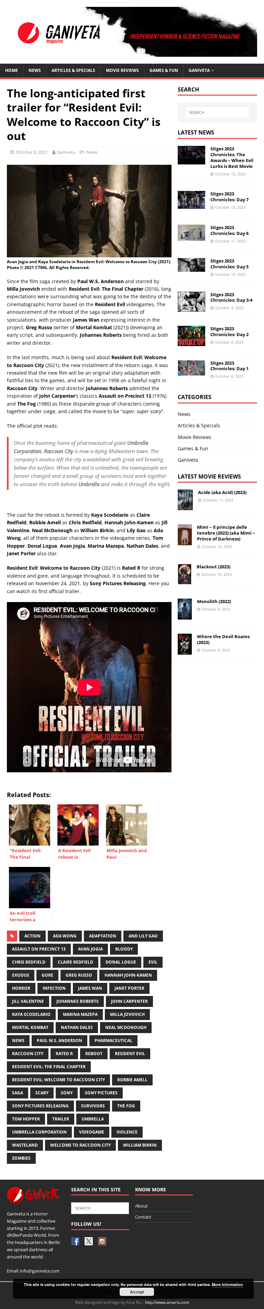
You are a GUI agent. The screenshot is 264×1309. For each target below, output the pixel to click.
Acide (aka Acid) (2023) (222, 492)
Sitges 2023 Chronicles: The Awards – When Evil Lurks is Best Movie (231, 157)
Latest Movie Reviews (209, 476)
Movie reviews (122, 70)
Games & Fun (164, 70)
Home (11, 70)
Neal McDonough (125, 1027)
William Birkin (140, 1145)
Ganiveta (199, 70)
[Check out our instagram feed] (102, 1241)
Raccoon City (27, 1053)
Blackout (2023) (213, 567)
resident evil (130, 1053)
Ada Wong (65, 936)
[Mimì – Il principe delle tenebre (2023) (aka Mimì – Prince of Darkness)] (185, 541)
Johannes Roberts (77, 1001)
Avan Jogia (90, 949)
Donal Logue (121, 962)
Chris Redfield (28, 962)
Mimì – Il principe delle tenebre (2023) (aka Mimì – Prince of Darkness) (226, 533)
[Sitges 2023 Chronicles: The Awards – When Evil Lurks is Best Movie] (191, 160)
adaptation (102, 936)
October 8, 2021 (32, 152)
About (141, 1206)
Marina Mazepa (80, 1014)
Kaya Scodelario (31, 1014)
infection (54, 988)
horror (21, 988)
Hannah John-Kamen (128, 975)
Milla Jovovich (127, 1014)
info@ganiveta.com (39, 1271)
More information (227, 1284)
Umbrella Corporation (39, 1132)
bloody (124, 949)
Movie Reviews (194, 437)
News (35, 70)
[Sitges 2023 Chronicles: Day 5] (191, 267)
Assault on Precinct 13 (39, 949)
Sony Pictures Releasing (40, 1106)
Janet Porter (129, 988)
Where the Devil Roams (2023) (223, 639)
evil (152, 962)
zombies (21, 1158)
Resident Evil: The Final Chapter (49, 1067)
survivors (93, 1106)
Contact (143, 1217)
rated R (64, 1053)
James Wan (90, 988)
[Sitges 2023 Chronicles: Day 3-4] (191, 307)
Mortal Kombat (30, 1027)
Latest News (196, 132)
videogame (91, 1132)
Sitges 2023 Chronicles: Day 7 (229, 197)
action (32, 936)
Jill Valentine (28, 1001)
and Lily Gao (143, 936)
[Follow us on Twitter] (89, 1241)
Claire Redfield (75, 962)
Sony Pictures (101, 1093)
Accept (137, 1292)
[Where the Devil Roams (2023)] (185, 650)
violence (127, 1132)
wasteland (25, 1145)
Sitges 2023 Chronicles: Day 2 (229, 331)
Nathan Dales (77, 1027)
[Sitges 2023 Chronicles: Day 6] (191, 236)
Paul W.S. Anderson (59, 1040)
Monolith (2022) (214, 601)
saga (17, 1093)
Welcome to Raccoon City (80, 1145)
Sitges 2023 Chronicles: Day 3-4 (231, 297)
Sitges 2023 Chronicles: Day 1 (229, 366)
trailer (60, 1119)
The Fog (126, 1106)
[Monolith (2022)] (185, 615)
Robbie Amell (132, 1080)
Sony (67, 1093)
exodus (20, 975)
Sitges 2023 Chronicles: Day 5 (229, 264)
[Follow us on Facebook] (75, 1241)
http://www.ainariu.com (167, 1302)
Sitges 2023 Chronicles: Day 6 (229, 230)
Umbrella (92, 1119)
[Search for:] (217, 112)
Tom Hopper (26, 1119)
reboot (93, 1053)
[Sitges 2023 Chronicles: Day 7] (191, 204)
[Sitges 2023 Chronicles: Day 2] (191, 342)
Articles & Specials (73, 70)
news (18, 1040)
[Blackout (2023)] (184, 580)
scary (41, 1093)
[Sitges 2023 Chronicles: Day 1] (191, 371)
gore (47, 975)
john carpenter (129, 1001)
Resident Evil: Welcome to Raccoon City (58, 1080)
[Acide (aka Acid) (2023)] (185, 506)
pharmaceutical (113, 1040)
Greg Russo (79, 975)
